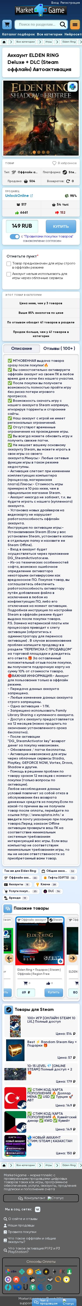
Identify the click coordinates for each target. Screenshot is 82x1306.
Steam (47, 1010)
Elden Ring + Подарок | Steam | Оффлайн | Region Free (27, 972)
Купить (61, 226)
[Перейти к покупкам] (7, 24)
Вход (55, 2)
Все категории (49, 34)
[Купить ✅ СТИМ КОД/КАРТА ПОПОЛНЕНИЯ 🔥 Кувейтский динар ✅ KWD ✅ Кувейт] (41, 1122)
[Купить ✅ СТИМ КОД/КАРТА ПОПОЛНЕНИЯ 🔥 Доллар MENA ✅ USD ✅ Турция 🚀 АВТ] (41, 1098)
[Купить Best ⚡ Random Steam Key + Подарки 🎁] (41, 1050)
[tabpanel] (41, 118)
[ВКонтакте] (38, 1209)
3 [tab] (43, 152)
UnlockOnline (17, 196)
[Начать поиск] (63, 24)
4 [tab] (48, 152)
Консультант (34, 1198)
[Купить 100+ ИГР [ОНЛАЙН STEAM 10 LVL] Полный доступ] (41, 1026)
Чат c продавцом (49, 1302)
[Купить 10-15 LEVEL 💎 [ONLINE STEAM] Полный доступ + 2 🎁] (41, 1074)
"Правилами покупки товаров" (48, 236)
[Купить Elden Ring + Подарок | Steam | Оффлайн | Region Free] (28, 940)
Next (73, 958)
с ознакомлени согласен (47, 239)
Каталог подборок (18, 34)
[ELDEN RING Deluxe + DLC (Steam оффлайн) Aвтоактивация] (41, 118)
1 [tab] (34, 152)
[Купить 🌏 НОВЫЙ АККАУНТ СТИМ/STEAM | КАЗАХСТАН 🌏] (41, 1146)
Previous (9, 958)
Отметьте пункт (22, 256)
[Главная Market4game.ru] (41, 10)
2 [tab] (38, 152)
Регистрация (70, 2)
